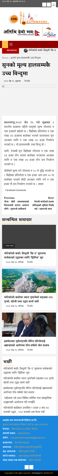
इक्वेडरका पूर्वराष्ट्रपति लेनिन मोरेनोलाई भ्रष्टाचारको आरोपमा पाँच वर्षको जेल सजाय (28, 343)
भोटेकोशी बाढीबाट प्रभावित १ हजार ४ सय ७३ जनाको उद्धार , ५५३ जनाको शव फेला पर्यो (26, 410)
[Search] (54, 44)
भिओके (27, 81)
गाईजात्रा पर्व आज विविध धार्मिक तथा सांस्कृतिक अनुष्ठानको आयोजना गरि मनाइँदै (27, 400)
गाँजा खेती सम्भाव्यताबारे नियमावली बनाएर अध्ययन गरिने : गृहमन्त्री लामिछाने (16, 203)
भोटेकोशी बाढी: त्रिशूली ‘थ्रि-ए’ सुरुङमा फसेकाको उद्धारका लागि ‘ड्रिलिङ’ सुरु (25, 256)
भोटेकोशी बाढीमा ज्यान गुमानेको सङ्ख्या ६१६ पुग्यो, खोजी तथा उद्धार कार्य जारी (28, 300)
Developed (36, 473)
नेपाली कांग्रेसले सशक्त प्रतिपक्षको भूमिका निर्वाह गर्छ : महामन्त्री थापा (43, 203)
